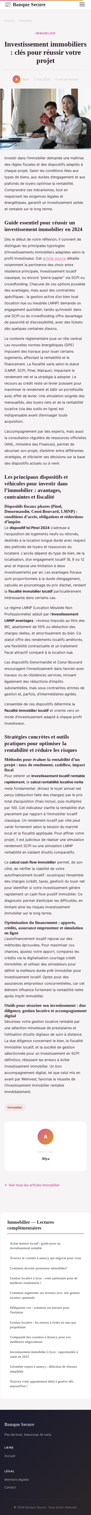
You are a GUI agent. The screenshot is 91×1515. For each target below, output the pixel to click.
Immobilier (25, 20)
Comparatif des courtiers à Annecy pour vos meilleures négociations (40, 1339)
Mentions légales (16, 1479)
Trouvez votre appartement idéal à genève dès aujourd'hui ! (41, 1383)
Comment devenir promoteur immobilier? (38, 1268)
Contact (10, 1487)
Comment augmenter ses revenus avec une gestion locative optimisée (45, 1295)
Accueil (9, 20)
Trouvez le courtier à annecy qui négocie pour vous (45, 1258)
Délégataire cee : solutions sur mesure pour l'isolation (39, 1310)
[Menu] (82, 4)
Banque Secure (25, 4)
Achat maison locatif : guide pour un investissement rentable (35, 1245)
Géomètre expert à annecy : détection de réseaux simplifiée (43, 1369)
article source (54, 258)
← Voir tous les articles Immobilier (32, 1185)
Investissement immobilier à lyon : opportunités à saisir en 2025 (44, 1354)
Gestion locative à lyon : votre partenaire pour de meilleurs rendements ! (44, 1280)
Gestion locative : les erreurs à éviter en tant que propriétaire (43, 1325)
